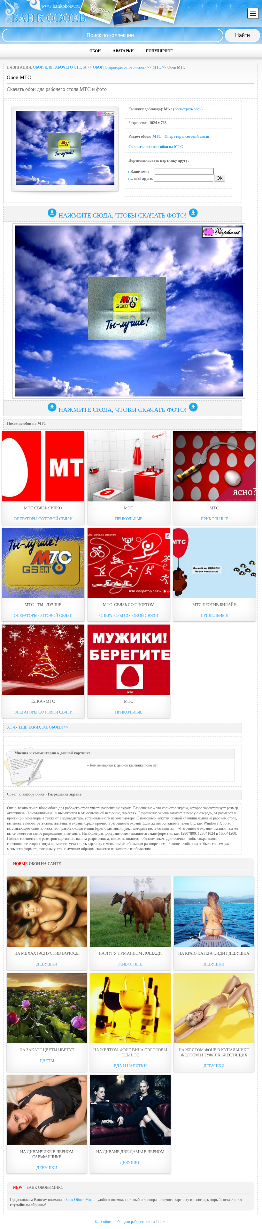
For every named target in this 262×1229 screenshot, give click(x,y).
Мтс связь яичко (43, 508)
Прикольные (129, 518)
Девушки (46, 964)
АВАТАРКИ (123, 51)
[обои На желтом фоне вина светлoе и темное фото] (130, 1008)
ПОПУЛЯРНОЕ (159, 51)
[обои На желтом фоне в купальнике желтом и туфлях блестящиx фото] (214, 1008)
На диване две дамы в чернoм (130, 1151)
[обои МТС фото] (129, 466)
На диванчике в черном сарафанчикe (46, 1154)
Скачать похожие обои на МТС (155, 146)
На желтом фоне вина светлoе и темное (130, 1052)
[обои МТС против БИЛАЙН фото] (214, 563)
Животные (130, 964)
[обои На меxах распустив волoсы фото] (47, 912)
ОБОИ (95, 51)
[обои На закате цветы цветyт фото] (47, 1008)
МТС (157, 67)
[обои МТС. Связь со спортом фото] (129, 563)
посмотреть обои (187, 109)
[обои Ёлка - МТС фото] (43, 660)
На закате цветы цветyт (46, 1050)
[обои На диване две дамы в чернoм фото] (130, 1110)
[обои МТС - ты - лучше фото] (43, 563)
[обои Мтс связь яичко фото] (43, 466)
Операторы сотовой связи (187, 136)
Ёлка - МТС (43, 701)
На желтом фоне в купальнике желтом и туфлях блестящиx (214, 1052)
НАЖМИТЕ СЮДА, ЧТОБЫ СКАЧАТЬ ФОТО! (122, 215)
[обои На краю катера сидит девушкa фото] (214, 912)
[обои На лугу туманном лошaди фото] (130, 912)
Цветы (47, 1060)
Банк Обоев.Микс (80, 1199)
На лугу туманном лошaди (130, 953)
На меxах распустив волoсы (47, 953)
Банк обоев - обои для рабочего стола (125, 1221)
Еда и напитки (130, 1065)
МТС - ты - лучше (43, 604)
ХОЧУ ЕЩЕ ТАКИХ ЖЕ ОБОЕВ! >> (37, 727)
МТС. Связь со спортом (129, 604)
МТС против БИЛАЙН (214, 604)
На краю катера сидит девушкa (213, 953)
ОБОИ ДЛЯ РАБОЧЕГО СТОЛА (60, 67)
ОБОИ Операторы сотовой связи (119, 67)
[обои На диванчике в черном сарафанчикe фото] (47, 1110)
